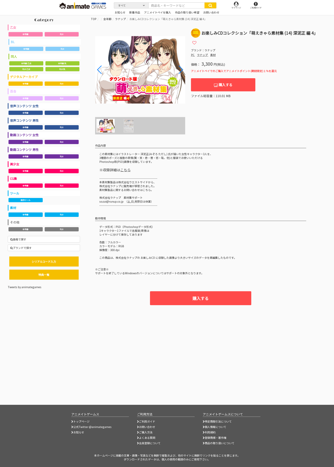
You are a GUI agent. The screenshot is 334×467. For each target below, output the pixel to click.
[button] (180, 69)
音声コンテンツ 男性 (24, 120)
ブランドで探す (22, 248)
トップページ (81, 421)
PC (193, 55)
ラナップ (120, 19)
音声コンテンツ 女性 (24, 106)
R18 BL (62, 69)
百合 (13, 91)
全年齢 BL (62, 63)
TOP (93, 19)
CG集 (13, 178)
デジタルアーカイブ (24, 76)
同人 (14, 56)
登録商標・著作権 (215, 438)
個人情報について (215, 427)
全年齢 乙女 (26, 63)
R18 (61, 34)
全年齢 (25, 34)
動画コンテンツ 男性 (24, 149)
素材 (13, 207)
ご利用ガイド (147, 421)
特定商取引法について (218, 421)
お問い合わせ (147, 427)
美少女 (14, 164)
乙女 (13, 27)
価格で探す (19, 239)
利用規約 (210, 432)
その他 (14, 222)
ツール (14, 193)
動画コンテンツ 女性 (24, 134)
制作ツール (25, 200)
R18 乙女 (26, 69)
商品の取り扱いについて (219, 443)
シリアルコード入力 (44, 261)
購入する (225, 84)
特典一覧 (43, 275)
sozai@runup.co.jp (111, 201)
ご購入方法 (146, 432)
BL (13, 41)
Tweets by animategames (24, 287)
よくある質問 (147, 438)
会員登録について (150, 443)
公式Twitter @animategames (92, 427)
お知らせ (78, 432)
